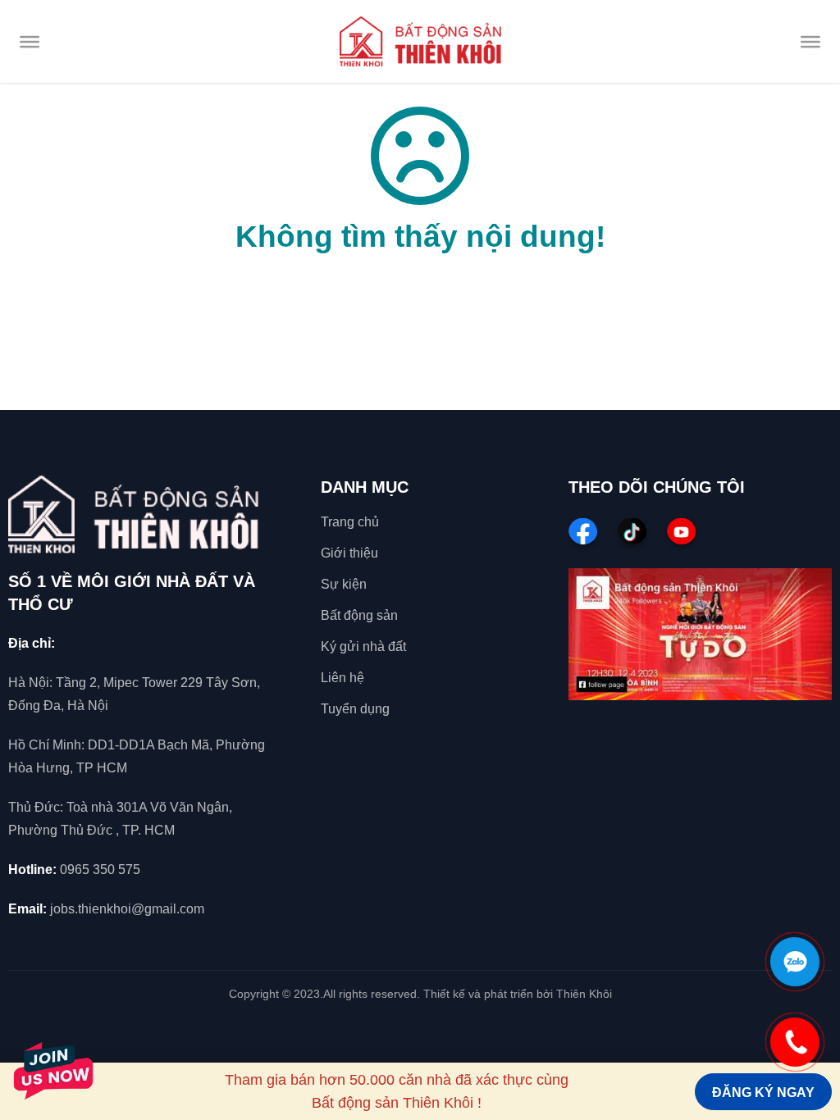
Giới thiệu (349, 553)
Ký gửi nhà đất (363, 646)
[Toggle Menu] (29, 41)
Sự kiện (344, 584)
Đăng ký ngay (763, 1093)
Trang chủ (350, 522)
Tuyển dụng (355, 709)
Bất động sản (359, 615)
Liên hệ (342, 678)
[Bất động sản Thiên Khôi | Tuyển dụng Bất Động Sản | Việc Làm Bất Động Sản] (420, 41)
